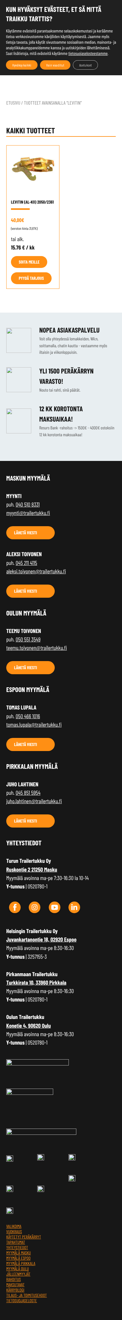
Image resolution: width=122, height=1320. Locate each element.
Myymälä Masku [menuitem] (18, 1252)
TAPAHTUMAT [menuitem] (15, 1242)
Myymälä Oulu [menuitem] (17, 1268)
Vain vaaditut (55, 65)
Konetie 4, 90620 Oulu (28, 1025)
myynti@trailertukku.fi (28, 512)
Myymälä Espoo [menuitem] (18, 1258)
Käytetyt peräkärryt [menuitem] (23, 1236)
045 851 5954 (28, 792)
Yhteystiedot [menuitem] (17, 1247)
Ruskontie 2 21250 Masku (31, 869)
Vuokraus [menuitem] (14, 1231)
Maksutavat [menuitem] (15, 1284)
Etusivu (13, 103)
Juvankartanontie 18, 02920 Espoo (41, 939)
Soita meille (29, 261)
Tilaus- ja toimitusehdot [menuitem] (26, 1295)
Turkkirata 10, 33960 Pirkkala (36, 982)
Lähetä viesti (25, 532)
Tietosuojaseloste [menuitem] (21, 1300)
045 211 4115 (26, 562)
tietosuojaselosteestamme (88, 53)
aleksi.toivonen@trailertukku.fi (36, 571)
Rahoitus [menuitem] (13, 1279)
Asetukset (85, 65)
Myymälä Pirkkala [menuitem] (20, 1263)
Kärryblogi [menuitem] (15, 1290)
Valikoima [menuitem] (13, 1226)
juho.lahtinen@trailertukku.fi (34, 801)
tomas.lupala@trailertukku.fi (34, 724)
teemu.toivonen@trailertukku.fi (36, 647)
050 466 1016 (28, 716)
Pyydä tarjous (31, 278)
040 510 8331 (28, 504)
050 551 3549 (28, 639)
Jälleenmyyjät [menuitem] (18, 1274)
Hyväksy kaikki (21, 65)
